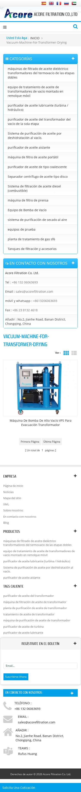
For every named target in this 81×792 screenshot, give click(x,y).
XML (6, 504)
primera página (30, 441)
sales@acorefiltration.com (34, 291)
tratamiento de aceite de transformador (28, 614)
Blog (6, 523)
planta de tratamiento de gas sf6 (31, 239)
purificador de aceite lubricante (23, 633)
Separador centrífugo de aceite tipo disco (38, 176)
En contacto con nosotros (19, 517)
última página (51, 441)
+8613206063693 (45, 301)
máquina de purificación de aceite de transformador (36, 620)
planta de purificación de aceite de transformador (35, 608)
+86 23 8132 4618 (25, 310)
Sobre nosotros (13, 510)
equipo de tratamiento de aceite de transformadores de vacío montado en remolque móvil (35, 91)
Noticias (8, 492)
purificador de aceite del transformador (28, 596)
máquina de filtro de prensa (28, 200)
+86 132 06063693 (25, 282)
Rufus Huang (27, 754)
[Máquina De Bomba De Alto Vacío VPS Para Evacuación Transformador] (40, 388)
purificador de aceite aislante (29, 147)
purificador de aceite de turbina (23, 627)
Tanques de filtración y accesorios (32, 249)
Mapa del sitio (12, 498)
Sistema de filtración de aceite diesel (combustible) (34, 188)
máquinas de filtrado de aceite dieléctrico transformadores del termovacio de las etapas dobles (41, 73)
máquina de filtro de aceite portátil (33, 157)
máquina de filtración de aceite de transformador (34, 602)
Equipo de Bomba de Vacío (27, 210)
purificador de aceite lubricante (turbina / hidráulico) (38, 107)
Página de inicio (13, 486)
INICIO (35, 38)
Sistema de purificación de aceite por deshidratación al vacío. (35, 135)
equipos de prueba (21, 229)
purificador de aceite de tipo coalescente (37, 167)
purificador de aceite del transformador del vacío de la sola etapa (39, 121)
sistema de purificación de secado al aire (37, 220)
